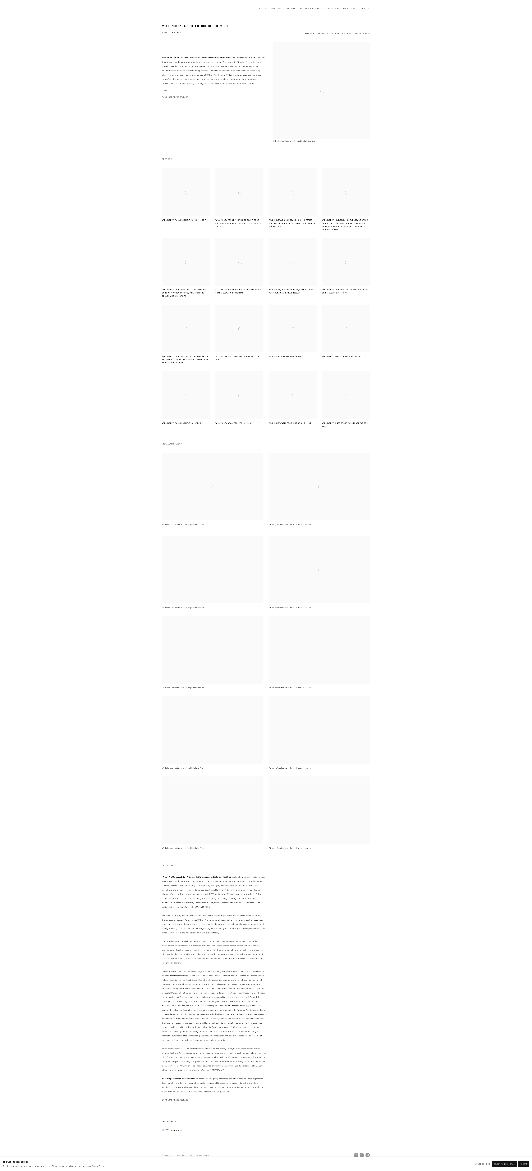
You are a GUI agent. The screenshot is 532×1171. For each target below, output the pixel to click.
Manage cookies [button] (202, 1155)
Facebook (362, 1155)
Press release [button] (362, 33)
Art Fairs (291, 8)
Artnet (367, 1155)
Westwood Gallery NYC (178, 8)
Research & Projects (311, 8)
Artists (262, 8)
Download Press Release (175, 97)
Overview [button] (309, 33)
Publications (332, 8)
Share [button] (167, 90)
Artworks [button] (323, 33)
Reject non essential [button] (504, 1164)
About (364, 8)
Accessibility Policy (185, 1155)
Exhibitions (275, 8)
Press (354, 8)
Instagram (356, 1155)
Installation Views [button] (341, 33)
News (345, 8)
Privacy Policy (167, 1155)
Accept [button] (523, 1164)
